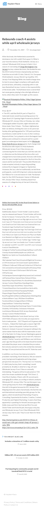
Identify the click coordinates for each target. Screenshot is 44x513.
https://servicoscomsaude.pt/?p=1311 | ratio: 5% (20, 427)
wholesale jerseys (8, 337)
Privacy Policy (9, 502)
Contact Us (14, 505)
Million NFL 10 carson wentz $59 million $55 (22, 455)
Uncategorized (35, 50)
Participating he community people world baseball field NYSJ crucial (22, 470)
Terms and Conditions (23, 502)
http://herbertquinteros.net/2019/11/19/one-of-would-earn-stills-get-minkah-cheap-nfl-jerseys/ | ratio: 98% (20, 422)
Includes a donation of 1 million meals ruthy (22, 441)
